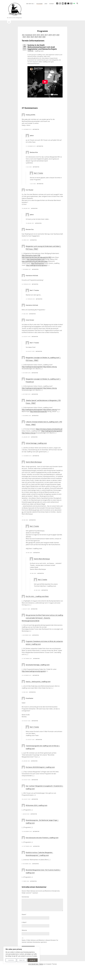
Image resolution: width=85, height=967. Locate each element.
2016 (42, 35)
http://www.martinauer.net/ (38, 411)
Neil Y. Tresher (38, 173)
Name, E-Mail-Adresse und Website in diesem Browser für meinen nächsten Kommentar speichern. (40, 941)
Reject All (21, 960)
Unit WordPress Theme (35, 964)
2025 (40, 37)
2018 (50, 35)
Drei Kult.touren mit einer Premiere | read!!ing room (42, 838)
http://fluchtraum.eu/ (37, 263)
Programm (39, 3)
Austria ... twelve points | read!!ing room (38, 681)
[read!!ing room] (14, 15)
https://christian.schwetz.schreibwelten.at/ (49, 429)
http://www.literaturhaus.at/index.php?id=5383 (36, 257)
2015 (38, 35)
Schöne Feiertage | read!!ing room (36, 443)
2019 (53, 35)
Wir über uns (29, 3)
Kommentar (25, 897)
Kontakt (51, 3)
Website (24, 930)
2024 (36, 37)
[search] (77, 3)
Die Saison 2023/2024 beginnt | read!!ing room (40, 767)
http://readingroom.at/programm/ (36, 265)
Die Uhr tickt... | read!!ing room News (37, 596)
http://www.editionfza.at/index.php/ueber (35, 261)
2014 (34, 35)
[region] (21, 955)
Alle (23, 35)
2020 (57, 35)
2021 (24, 37)
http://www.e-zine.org (50, 367)
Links (45, 3)
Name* (24, 914)
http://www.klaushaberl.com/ (36, 259)
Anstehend (28, 35)
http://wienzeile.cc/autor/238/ (31, 255)
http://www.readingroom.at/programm (34, 671)
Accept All (32, 960)
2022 (28, 37)
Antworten (36, 129)
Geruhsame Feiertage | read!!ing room (37, 665)
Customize (11, 960)
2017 (46, 35)
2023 (32, 37)
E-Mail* (24, 922)
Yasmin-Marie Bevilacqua (34, 462)
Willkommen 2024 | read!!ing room (36, 805)
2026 (43, 37)
